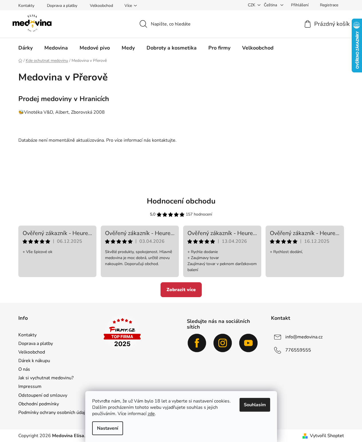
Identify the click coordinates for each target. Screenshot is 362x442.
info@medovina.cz (304, 337)
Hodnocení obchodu (181, 201)
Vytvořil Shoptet (327, 436)
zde (151, 414)
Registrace (329, 5)
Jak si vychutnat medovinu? (46, 378)
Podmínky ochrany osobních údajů (53, 412)
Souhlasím (255, 405)
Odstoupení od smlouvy (42, 395)
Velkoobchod (101, 5)
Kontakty (26, 5)
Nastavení (107, 428)
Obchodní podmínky (38, 404)
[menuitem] (25, 48)
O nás (24, 369)
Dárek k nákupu (34, 361)
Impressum (29, 386)
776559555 (298, 350)
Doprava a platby (62, 5)
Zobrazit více (181, 290)
